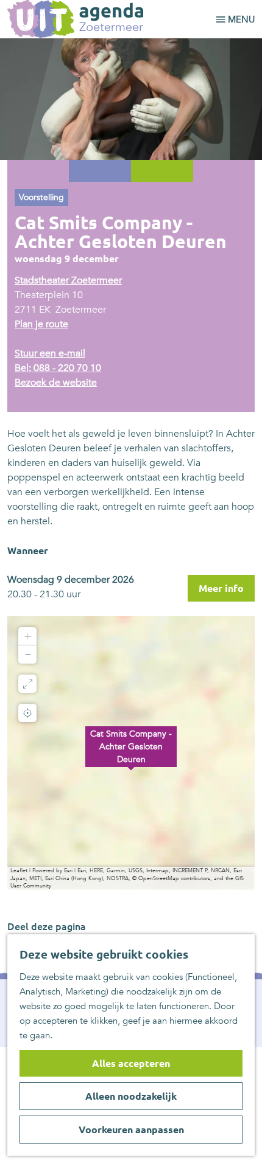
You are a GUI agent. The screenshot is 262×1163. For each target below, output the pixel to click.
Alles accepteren (131, 1063)
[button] (131, 753)
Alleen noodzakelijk (131, 1096)
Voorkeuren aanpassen (131, 1129)
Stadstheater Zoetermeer (68, 280)
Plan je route (41, 324)
